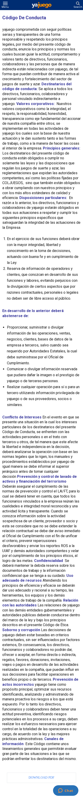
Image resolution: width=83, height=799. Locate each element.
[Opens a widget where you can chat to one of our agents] (65, 791)
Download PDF (41, 777)
